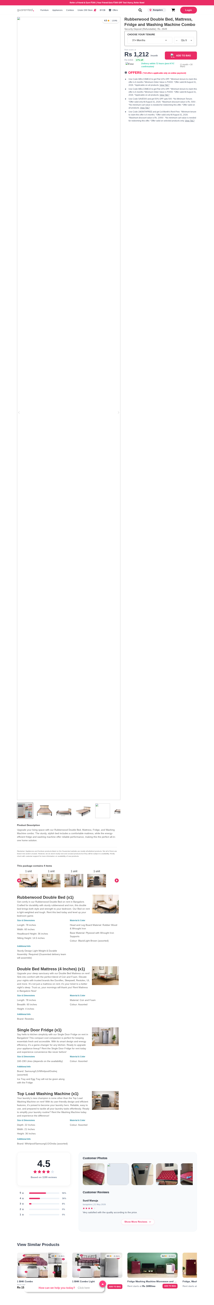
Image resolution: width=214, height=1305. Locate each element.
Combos (70, 10)
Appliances (57, 10)
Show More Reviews (135, 1222)
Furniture (44, 10)
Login (188, 10)
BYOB (102, 10)
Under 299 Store (85, 10)
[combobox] (149, 40)
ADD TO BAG (183, 55)
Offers (115, 10)
